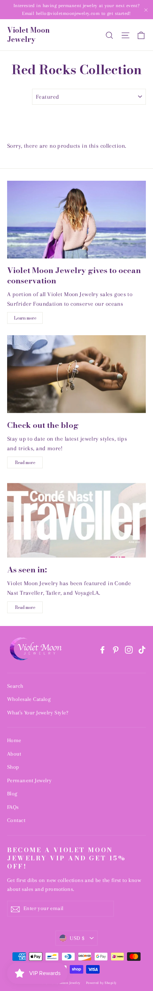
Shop (13, 767)
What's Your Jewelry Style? (37, 712)
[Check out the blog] (76, 374)
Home (14, 740)
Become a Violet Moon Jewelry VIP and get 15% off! (66, 858)
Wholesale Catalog (29, 699)
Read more (25, 462)
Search (15, 686)
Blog (12, 793)
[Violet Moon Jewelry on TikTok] (142, 649)
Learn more (25, 318)
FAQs (13, 807)
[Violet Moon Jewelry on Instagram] (129, 649)
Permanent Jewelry (29, 780)
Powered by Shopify (101, 983)
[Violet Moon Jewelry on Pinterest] (116, 649)
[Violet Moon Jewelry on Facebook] (102, 649)
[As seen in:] (76, 518)
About (14, 754)
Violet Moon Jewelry (28, 34)
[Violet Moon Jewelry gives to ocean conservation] (76, 219)
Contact (16, 820)
